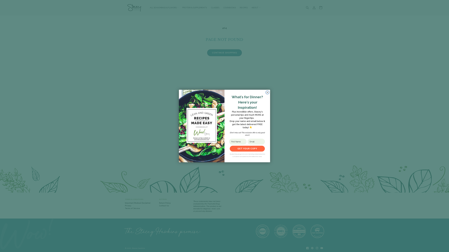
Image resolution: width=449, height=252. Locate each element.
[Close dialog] (267, 92)
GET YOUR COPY (247, 148)
